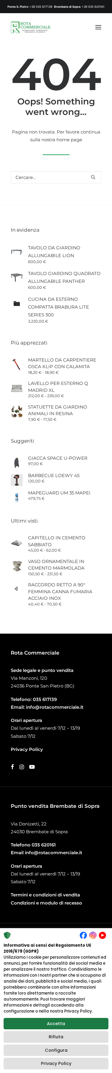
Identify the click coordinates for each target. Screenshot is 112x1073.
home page (69, 139)
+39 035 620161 (93, 6)
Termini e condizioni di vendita (45, 895)
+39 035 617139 (40, 6)
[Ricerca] (56, 177)
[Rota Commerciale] (31, 27)
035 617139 (45, 699)
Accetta (56, 1024)
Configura (56, 1050)
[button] (98, 27)
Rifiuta (56, 1037)
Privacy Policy (56, 1063)
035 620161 (44, 845)
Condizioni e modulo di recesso (46, 903)
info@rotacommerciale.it (54, 707)
